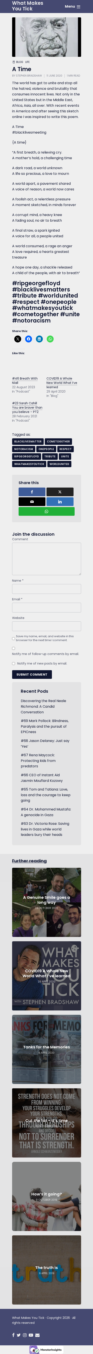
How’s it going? (46, 1194)
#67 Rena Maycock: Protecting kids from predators (38, 761)
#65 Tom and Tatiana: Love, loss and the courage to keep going (46, 795)
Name (18, 580)
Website (18, 618)
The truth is (46, 1267)
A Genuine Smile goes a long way (46, 900)
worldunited (59, 464)
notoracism (23, 449)
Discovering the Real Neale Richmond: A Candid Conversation (43, 706)
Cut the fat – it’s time (46, 1120)
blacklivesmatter (28, 441)
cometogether (58, 441)
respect (65, 449)
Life (27, 62)
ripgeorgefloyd (26, 456)
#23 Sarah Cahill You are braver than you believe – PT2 (27, 407)
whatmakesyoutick (29, 464)
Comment (20, 539)
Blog (19, 62)
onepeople (46, 449)
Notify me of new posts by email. (42, 663)
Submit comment (32, 674)
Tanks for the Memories (46, 1047)
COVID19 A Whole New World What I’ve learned (61, 382)
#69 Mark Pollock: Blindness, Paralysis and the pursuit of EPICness (45, 726)
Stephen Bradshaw (29, 75)
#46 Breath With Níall (25, 380)
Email (17, 599)
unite (65, 456)
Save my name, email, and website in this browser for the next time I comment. (45, 638)
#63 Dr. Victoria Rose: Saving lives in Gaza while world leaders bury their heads (45, 829)
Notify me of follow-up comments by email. (45, 654)
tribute (50, 456)
